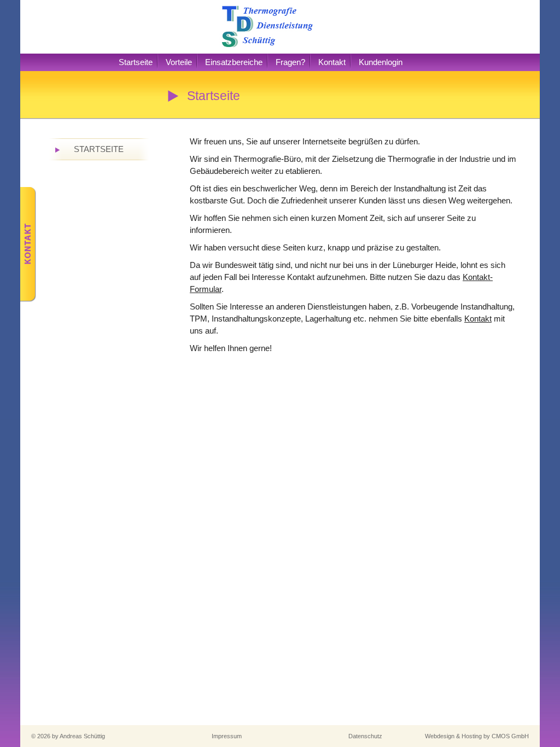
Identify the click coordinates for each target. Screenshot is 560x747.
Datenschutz (365, 736)
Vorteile (179, 62)
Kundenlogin (380, 62)
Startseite (136, 62)
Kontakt (332, 62)
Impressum (227, 736)
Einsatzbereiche (233, 62)
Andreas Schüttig (82, 736)
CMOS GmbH (510, 736)
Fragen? (290, 62)
